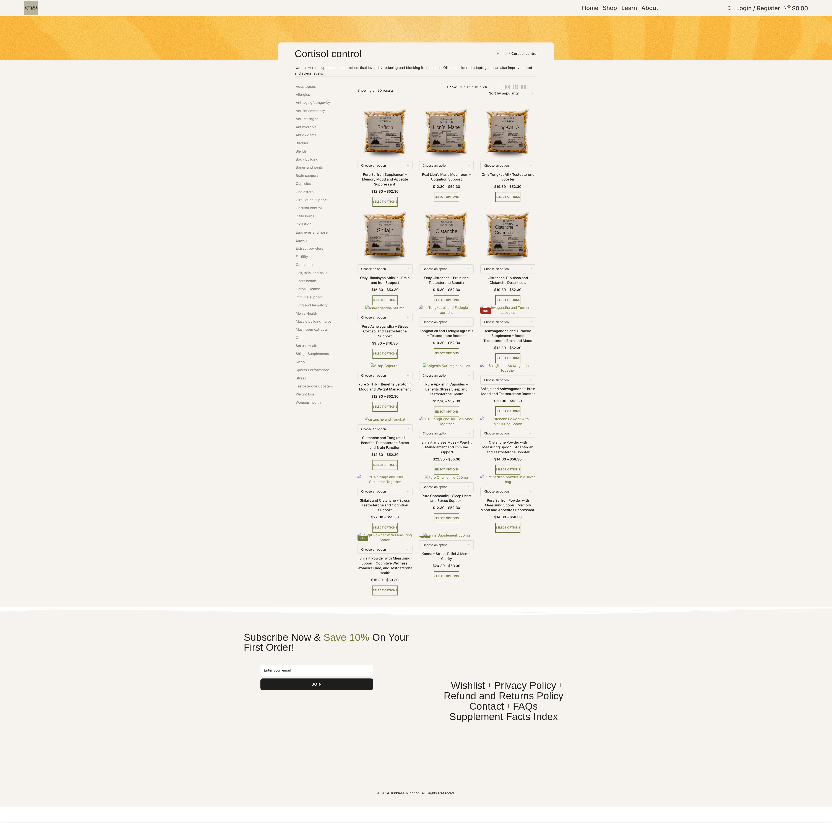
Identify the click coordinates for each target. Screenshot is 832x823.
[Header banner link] (416, 411)
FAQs (525, 706)
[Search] (729, 8)
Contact (486, 706)
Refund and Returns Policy (503, 696)
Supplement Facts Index (503, 716)
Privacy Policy (525, 685)
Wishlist (468, 685)
